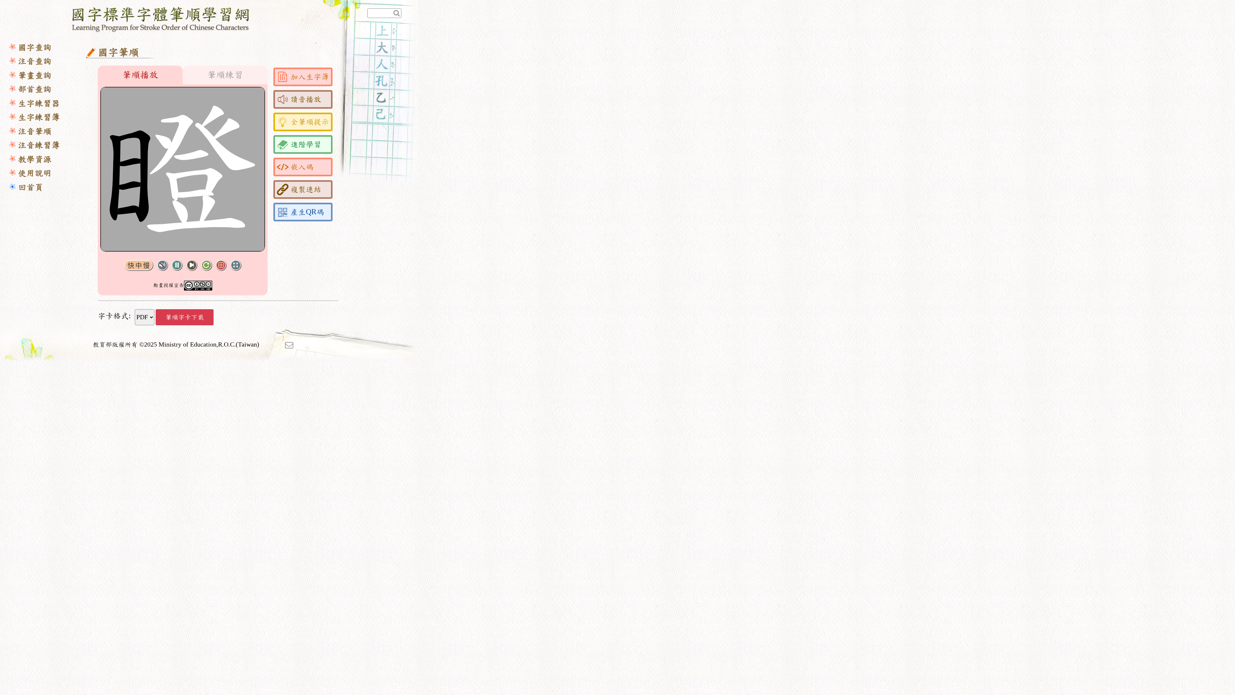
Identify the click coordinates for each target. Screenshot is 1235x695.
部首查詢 (34, 89)
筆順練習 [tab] (225, 74)
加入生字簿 (309, 77)
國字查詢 (34, 47)
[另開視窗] (289, 344)
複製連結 (305, 189)
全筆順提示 (309, 122)
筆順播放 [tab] (140, 74)
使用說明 (34, 173)
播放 (176, 265)
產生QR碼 (307, 212)
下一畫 (191, 265)
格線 (221, 265)
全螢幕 (235, 265)
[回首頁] (161, 18)
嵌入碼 (302, 167)
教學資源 (34, 159)
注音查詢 (34, 61)
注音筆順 (34, 131)
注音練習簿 (39, 145)
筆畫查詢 (34, 75)
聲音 (162, 265)
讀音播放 (305, 99)
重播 (206, 265)
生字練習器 (39, 103)
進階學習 (305, 144)
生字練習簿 (39, 117)
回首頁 (30, 187)
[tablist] (183, 75)
